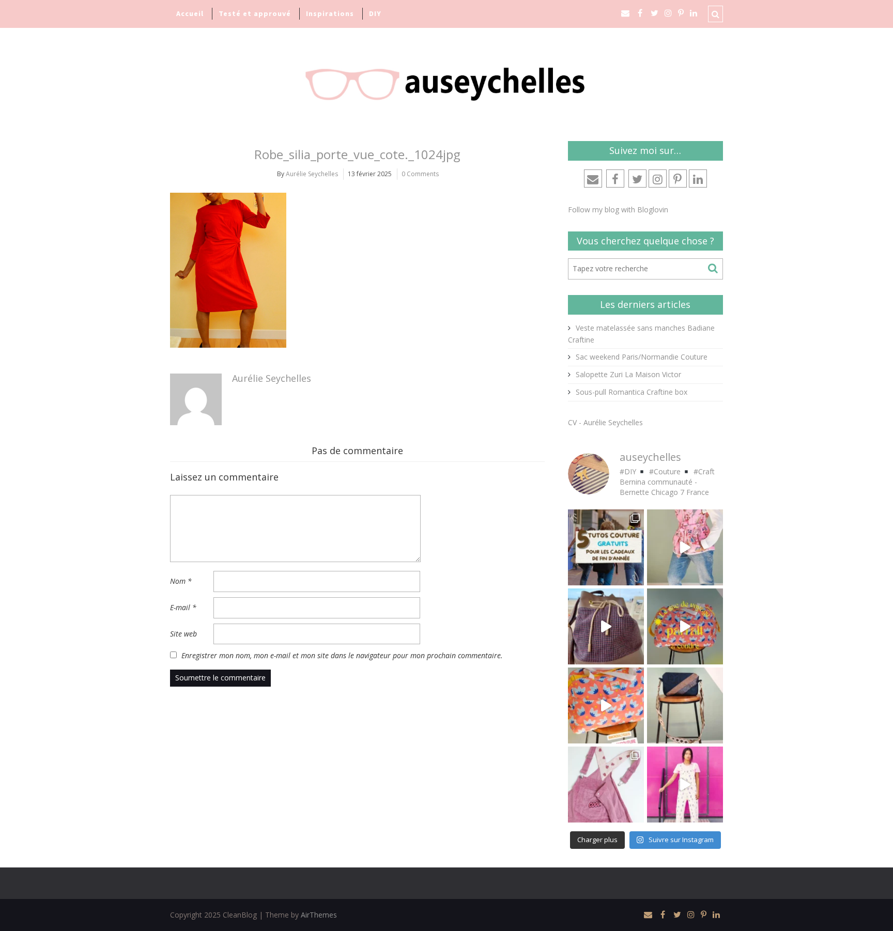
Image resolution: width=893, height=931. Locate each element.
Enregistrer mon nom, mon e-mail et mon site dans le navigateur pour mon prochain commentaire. (342, 655)
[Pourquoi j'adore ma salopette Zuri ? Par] (606, 785)
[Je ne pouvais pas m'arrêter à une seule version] (685, 705)
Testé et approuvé (255, 13)
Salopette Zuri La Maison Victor (628, 374)
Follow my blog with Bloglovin (618, 209)
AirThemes (319, 915)
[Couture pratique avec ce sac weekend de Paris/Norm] (606, 705)
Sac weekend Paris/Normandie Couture (641, 357)
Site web (183, 634)
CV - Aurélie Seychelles (605, 422)
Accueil (190, 13)
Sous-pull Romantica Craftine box (631, 392)
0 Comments (420, 173)
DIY (375, 13)
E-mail (183, 607)
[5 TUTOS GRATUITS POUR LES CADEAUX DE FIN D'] (606, 547)
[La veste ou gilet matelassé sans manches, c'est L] (685, 547)
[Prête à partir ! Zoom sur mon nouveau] (685, 626)
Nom (181, 581)
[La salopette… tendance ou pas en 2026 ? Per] (685, 785)
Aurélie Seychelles (312, 173)
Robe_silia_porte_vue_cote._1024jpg (357, 154)
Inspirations (330, 13)
